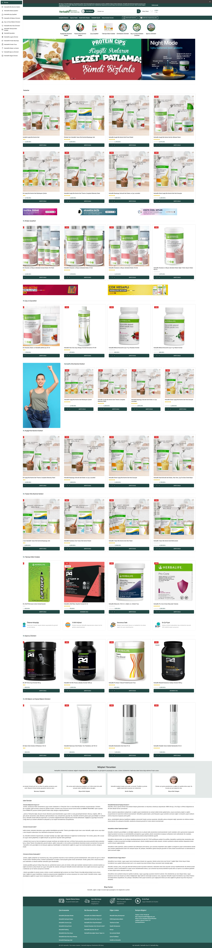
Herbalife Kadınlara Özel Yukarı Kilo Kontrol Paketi (111, 399)
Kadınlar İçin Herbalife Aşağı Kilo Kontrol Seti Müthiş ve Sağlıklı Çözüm (173, 477)
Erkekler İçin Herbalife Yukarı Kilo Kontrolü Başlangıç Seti (79, 137)
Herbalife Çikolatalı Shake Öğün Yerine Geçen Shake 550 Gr (125, 267)
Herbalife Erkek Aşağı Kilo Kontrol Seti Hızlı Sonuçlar (168, 193)
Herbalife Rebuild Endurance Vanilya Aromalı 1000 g (168, 682)
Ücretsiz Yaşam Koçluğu (150, 17)
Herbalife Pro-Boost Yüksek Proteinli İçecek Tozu (122, 682)
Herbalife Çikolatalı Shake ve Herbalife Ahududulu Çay (168, 267)
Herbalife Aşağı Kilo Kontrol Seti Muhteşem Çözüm (33, 193)
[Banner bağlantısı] (39, 395)
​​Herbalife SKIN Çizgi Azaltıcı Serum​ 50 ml (165, 746)
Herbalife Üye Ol (145, 945)
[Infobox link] (66, 29)
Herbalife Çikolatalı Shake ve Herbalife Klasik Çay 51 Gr (169, 347)
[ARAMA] (139, 11)
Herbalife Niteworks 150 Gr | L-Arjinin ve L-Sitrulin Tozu (34, 604)
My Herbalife (136, 945)
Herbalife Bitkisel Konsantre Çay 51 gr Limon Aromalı (33, 347)
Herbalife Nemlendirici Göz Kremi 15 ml (29, 746)
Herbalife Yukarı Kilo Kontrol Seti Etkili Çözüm (177, 399)
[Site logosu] (69, 11)
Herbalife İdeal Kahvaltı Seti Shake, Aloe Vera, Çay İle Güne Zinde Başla (128, 477)
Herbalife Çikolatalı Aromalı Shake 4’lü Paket (31, 267)
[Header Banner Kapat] (210, 1)
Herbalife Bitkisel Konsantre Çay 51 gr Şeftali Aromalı (78, 347)
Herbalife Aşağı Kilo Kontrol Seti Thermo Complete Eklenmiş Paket (82, 193)
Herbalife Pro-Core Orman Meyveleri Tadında (76, 604)
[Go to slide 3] (75, 78)
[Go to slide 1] (71, 78)
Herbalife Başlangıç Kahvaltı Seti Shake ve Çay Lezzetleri (124, 193)
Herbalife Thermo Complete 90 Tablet (119, 604)
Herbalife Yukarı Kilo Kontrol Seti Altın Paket (143, 399)
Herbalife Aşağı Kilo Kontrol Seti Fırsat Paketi (121, 137)
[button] (140, 59)
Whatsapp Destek (131, 17)
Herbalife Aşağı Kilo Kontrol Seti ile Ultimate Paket (167, 137)
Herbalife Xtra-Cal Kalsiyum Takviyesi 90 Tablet (167, 604)
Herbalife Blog (154, 945)
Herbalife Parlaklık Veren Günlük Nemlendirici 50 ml (78, 746)
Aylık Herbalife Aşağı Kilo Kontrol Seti (29, 137)
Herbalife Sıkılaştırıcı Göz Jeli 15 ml (118, 746)
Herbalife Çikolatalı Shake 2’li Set (73, 267)
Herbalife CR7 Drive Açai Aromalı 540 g (30, 682)
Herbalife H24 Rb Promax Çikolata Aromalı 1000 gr (78, 682)
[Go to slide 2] (73, 78)
